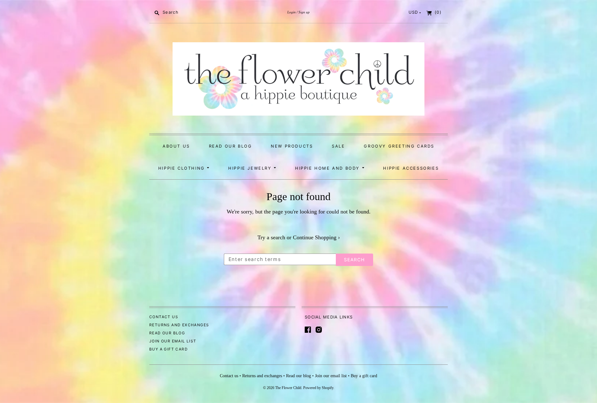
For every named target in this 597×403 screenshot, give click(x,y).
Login (291, 12)
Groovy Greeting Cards (399, 146)
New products (292, 146)
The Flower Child (288, 388)
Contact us (163, 316)
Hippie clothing (182, 168)
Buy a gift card (168, 349)
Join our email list (173, 341)
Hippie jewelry (251, 168)
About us (176, 146)
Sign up (304, 12)
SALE (338, 146)
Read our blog (230, 146)
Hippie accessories (411, 168)
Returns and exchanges (179, 325)
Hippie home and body (328, 168)
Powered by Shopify (318, 388)
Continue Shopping (316, 237)
